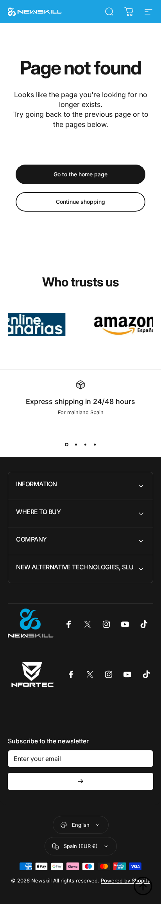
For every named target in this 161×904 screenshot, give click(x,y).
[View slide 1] (66, 444)
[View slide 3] (85, 444)
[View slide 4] (94, 444)
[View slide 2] (75, 444)
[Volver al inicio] (143, 886)
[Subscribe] (80, 781)
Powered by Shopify (125, 880)
